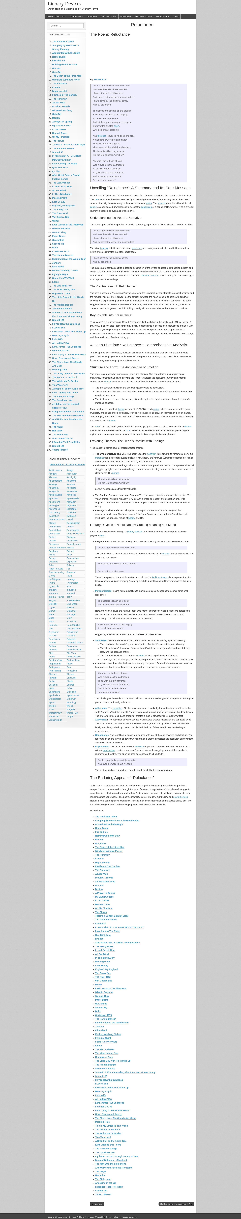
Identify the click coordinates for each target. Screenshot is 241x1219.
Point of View (55, 660)
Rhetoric (53, 674)
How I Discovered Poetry (108, 1114)
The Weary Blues (104, 946)
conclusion (146, 207)
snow (116, 126)
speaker (162, 203)
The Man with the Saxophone (110, 1164)
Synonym (71, 699)
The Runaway (102, 855)
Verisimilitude (55, 720)
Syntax (52, 702)
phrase (115, 473)
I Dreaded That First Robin (109, 1187)
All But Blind (102, 954)
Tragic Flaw (72, 713)
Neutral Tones (102, 904)
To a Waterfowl (103, 1137)
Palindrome (72, 632)
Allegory (53, 474)
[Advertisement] (142, 57)
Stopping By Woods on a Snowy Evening (117, 820)
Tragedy (71, 709)
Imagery (53, 590)
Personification (103, 591)
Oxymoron (54, 632)
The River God (103, 977)
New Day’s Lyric (103, 1091)
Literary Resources (162, 16)
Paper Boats (101, 1000)
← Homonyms (97, 1204)
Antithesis (71, 495)
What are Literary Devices (143, 16)
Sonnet (70, 685)
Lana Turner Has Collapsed (109, 1103)
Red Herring (55, 670)
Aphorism (53, 498)
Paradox (71, 635)
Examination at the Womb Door (112, 1022)
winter (149, 203)
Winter (98, 984)
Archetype (54, 505)
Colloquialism (73, 523)
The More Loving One (106, 1053)
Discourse (54, 544)
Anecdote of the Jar (105, 1183)
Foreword (71, 572)
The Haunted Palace (106, 919)
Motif (69, 618)
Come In (99, 858)
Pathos (52, 646)
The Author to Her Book (107, 1129)
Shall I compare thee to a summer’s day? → (176, 1204)
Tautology (71, 702)
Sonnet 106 (101, 1076)
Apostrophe (54, 502)
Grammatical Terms (76, 16)
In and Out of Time (105, 950)
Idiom (69, 586)
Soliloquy (53, 685)
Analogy (53, 484)
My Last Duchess (104, 897)
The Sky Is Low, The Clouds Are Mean (115, 1118)
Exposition (72, 561)
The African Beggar (105, 1065)
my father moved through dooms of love (116, 1156)
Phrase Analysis (125, 16)
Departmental (102, 862)
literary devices (134, 531)
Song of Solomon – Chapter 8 (111, 1160)
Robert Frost (100, 79)
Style (51, 688)
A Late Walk (101, 874)
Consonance (102, 735)
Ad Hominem (55, 470)
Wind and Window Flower (109, 851)
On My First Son (103, 908)
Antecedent (72, 491)
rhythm (187, 426)
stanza (107, 381)
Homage (71, 579)
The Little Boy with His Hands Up (113, 1061)
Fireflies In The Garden (107, 866)
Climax (52, 523)
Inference (53, 593)
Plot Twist (71, 653)
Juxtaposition (73, 600)
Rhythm (52, 678)
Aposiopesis (73, 498)
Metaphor (71, 611)
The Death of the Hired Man (109, 847)
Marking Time (102, 1122)
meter (97, 426)
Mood (51, 618)
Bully (98, 1011)
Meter (51, 614)
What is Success (104, 992)
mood (102, 535)
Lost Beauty (101, 965)
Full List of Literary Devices (56, 16)
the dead (102, 136)
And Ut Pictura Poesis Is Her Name (113, 1167)
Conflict (70, 526)
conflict (93, 207)
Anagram (71, 481)
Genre (52, 576)
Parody (52, 642)
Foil (68, 568)
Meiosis (70, 607)
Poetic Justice (74, 656)
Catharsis (71, 516)
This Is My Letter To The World (111, 1126)
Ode (51, 628)
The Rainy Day (103, 973)
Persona (53, 649)
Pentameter (72, 646)
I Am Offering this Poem (108, 1145)
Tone (51, 709)
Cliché (70, 519)
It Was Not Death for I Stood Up (112, 1087)
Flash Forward (56, 568)
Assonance (101, 719)
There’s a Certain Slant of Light (111, 916)
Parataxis (71, 639)
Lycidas (99, 939)
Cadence (71, 512)
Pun (69, 667)
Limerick (53, 604)
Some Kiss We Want (106, 1042)
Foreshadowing (56, 572)
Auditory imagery (160, 577)
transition (151, 454)
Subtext (70, 688)
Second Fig (101, 1007)
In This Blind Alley (105, 958)
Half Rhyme (55, 579)
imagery (104, 248)
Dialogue (71, 537)
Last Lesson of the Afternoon (110, 988)
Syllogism (71, 692)
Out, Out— (100, 843)
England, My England (106, 969)
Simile (70, 681)
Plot (51, 653)
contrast (165, 553)
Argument (71, 505)
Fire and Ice (101, 832)
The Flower (101, 912)
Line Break (72, 604)
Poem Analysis (92, 16)
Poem (52, 656)
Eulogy (52, 558)
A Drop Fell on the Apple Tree (111, 1141)
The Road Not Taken (106, 816)
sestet (156, 409)
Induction (71, 590)
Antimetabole (55, 495)
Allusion (53, 477)
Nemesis (53, 625)
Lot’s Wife (100, 1095)
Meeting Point (102, 961)
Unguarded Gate (104, 1057)
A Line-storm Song (105, 881)
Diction (52, 540)
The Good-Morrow (105, 1152)
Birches (99, 839)
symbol (140, 655)
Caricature (54, 516)
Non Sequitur (73, 625)
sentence (139, 746)
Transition (53, 716)
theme (112, 420)
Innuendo (71, 593)
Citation (175, 16)
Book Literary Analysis (108, 16)
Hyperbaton (72, 583)
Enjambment (102, 746)
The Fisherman (103, 1179)
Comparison (55, 526)
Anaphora (53, 488)
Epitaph (70, 551)
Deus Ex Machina (75, 533)
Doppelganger (74, 544)
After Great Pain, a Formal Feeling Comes (117, 942)
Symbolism (101, 640)
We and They (102, 996)
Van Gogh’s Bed (103, 980)
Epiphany (53, 551)
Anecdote (71, 488)
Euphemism (73, 558)
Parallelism (54, 639)
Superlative (54, 692)
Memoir (52, 611)
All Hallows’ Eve (103, 1099)
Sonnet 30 (100, 923)
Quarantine (101, 1003)
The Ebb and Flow (104, 1049)
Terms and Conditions (128, 1217)
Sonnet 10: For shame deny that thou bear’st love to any (125, 1072)
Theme (52, 706)
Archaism (71, 502)
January (99, 1026)
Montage (71, 614)
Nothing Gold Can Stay (107, 836)
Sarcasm (71, 678)
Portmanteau (73, 660)
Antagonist (54, 491)
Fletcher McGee (103, 1106)
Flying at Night (103, 1038)
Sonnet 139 (101, 1190)
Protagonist (54, 667)
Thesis (70, 706)
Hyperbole (54, 586)
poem (98, 199)
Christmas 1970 (103, 1015)
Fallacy (70, 565)
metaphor (100, 458)
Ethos (69, 554)
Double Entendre (57, 547)
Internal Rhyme (56, 597)
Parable (52, 635)
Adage (70, 470)
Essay (52, 554)
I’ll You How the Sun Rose (109, 1080)
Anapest (71, 484)
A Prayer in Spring (105, 893)
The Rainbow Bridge (106, 1148)
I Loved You (101, 1083)
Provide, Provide (104, 877)
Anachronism (55, 481)
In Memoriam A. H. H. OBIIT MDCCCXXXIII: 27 (119, 927)
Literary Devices (64, 4)
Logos (52, 607)
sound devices (180, 797)
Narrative (71, 621)
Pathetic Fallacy (75, 642)
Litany (98, 1045)
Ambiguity (72, 477)
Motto (51, 621)
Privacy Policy (112, 1217)
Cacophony (54, 512)
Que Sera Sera (103, 935)
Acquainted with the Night (109, 824)
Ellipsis (70, 547)
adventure (137, 248)
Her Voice (100, 1175)
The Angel (100, 1171)
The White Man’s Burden (108, 1133)
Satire (52, 681)
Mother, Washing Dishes (108, 1034)
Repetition (72, 670)
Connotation (55, 530)
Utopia (70, 716)
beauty (131, 518)
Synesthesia (55, 699)
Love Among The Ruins (107, 931)
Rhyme (70, 674)
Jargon (52, 600)
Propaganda (55, 663)
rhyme (121, 409)
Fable (51, 565)
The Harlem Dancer (105, 1019)
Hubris (52, 583)
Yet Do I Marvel (103, 1194)
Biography (72, 509)
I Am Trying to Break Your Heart (112, 1110)
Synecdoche (73, 695)
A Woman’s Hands (105, 1068)
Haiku (69, 576)
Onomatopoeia (74, 628)
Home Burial (101, 828)
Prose (70, 663)
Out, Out (99, 885)
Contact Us (100, 1217)
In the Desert (102, 900)
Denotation (54, 533)
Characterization (57, 519)
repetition (117, 708)
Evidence (53, 561)
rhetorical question (149, 275)
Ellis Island (101, 1030)
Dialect (52, 537)
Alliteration (101, 708)
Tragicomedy (55, 713)
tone (128, 430)
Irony (69, 597)
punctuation (109, 750)
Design (99, 889)
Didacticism (72, 540)
